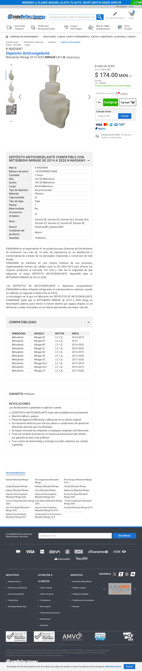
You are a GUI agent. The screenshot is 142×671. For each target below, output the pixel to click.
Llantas (61, 37)
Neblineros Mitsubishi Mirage (76, 490)
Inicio (131, 7)
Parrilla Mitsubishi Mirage (75, 486)
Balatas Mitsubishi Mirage (17, 480)
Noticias (76, 606)
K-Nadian (122, 93)
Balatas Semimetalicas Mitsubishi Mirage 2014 (16, 515)
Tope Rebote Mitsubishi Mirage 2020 (48, 502)
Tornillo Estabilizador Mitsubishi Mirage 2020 (78, 502)
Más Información (113, 666)
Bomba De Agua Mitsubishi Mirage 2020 (76, 495)
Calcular (125, 116)
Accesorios (120, 37)
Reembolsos (45, 619)
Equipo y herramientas (78, 37)
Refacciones (49, 37)
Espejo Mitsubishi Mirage (16, 486)
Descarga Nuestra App (17, 606)
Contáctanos (45, 600)
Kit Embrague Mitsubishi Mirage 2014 (78, 481)
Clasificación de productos (83, 600)
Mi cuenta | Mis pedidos (82, 581)
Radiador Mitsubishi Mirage (47, 486)
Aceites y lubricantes (102, 37)
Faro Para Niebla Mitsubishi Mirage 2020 (17, 508)
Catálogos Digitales (80, 594)
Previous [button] (11, 64)
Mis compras (121, 7)
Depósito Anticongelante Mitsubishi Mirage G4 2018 (46, 508)
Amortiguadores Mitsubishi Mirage (47, 481)
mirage (27, 45)
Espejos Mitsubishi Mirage (17, 490)
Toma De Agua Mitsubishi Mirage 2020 (20, 502)
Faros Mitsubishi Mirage (45, 490)
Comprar (111, 102)
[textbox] (76, 17)
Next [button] (11, 121)
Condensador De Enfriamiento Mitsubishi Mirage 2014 (48, 515)
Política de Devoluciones (50, 613)
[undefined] (54, 96)
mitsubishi (17, 45)
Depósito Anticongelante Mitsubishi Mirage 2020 (16, 495)
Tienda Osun (13, 600)
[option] (11, 75)
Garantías (44, 625)
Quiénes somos (14, 581)
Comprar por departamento (24, 37)
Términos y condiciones (17, 588)
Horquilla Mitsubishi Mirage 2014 (78, 507)
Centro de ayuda (46, 594)
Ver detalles (73, 57)
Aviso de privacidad (16, 594)
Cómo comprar (46, 588)
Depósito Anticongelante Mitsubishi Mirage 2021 (46, 495)
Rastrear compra (79, 588)
